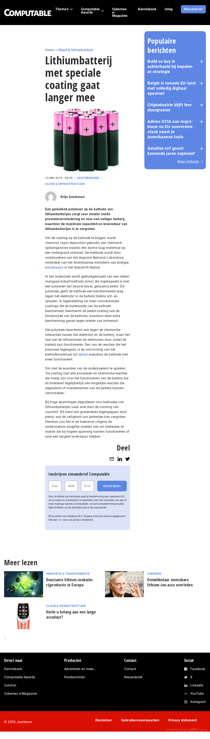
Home (49, 50)
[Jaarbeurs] (184, 733)
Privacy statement (182, 720)
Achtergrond (88, 178)
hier (60, 519)
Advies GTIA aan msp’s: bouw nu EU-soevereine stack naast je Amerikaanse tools (170, 129)
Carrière (154, 573)
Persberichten (74, 677)
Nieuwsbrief (133, 677)
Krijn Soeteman (72, 197)
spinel (83, 354)
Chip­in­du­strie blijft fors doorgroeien (169, 107)
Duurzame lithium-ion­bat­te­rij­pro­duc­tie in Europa (70, 582)
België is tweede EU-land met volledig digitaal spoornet (171, 88)
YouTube (197, 694)
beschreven (54, 267)
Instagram (198, 702)
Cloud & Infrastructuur (75, 50)
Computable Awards (19, 677)
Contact (130, 669)
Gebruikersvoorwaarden (140, 720)
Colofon (10, 685)
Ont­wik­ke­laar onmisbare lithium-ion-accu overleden (170, 582)
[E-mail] (111, 459)
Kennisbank (13, 669)
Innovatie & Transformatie (68, 573)
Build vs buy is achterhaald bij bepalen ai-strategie (170, 66)
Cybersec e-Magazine (20, 694)
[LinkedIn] (119, 459)
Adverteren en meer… (80, 669)
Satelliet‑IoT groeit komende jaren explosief (171, 151)
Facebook (197, 669)
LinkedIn (196, 685)
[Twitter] (127, 459)
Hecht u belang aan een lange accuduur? (71, 614)
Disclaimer (103, 720)
